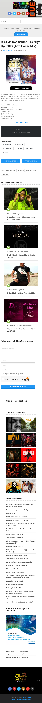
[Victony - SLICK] (28, 470)
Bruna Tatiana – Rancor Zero (15, 572)
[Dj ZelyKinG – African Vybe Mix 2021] (21, 274)
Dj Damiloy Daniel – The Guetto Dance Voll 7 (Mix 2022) (21, 218)
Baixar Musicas (24, 651)
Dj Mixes (21, 170)
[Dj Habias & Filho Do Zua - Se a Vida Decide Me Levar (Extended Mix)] (13, 486)
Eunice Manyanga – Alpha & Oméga (17, 510)
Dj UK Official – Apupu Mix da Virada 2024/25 (21, 256)
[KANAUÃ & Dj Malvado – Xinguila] (13, 455)
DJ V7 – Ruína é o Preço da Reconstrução (19, 562)
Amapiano (23, 654)
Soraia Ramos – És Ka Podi (14, 534)
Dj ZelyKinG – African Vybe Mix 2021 (21, 293)
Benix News (10, 651)
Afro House (28, 325)
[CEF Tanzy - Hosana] (13, 440)
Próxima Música (31, 161)
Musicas (26, 252)
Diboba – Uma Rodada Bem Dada (16, 555)
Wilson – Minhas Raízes (13, 569)
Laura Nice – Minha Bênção (14, 581)
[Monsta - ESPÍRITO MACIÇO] (13, 424)
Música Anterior (11, 161)
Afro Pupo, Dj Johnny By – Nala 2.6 (17, 520)
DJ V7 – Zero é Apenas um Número (17, 565)
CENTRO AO (21, 34)
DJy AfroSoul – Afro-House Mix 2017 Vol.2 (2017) (20, 330)
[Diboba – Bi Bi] (28, 455)
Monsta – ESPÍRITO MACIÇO (15, 546)
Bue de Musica (7, 50)
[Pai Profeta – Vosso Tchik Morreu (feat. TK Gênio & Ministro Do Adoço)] (28, 440)
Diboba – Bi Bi (10, 513)
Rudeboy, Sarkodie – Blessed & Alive (17, 588)
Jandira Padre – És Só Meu (14, 537)
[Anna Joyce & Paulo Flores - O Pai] (28, 424)
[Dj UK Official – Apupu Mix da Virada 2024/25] (21, 236)
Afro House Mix (10, 170)
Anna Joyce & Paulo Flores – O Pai (17, 558)
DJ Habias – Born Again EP (14, 584)
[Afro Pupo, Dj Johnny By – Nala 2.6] (28, 486)
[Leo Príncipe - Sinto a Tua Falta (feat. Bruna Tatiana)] (13, 470)
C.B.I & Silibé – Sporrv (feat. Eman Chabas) (19, 602)
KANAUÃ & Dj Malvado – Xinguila (16, 517)
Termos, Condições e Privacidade (21, 699)
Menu (4, 21)
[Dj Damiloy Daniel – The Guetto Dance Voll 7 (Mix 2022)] (21, 199)
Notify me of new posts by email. (13, 374)
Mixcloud (5, 174)
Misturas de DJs (31, 170)
